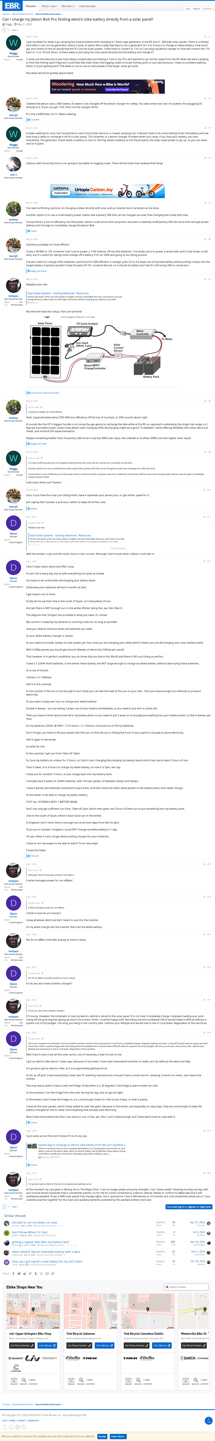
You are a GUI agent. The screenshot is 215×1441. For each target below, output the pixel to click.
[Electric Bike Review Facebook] (11, 1427)
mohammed (17, 1255)
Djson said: (33, 870)
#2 (210, 98)
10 (67, 1245)
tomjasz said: (34, 522)
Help (4, 1420)
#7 (210, 279)
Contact (21, 1420)
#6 (210, 239)
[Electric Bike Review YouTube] (4, 1427)
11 (71, 1245)
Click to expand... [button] (119, 548)
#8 (210, 401)
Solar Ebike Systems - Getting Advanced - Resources (58, 293)
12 (75, 1245)
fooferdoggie (17, 1245)
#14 (209, 897)
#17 (209, 1000)
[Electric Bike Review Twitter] (23, 1427)
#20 (209, 1173)
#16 (209, 967)
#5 (210, 202)
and (38, 271)
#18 (209, 1032)
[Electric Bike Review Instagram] (17, 1427)
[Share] (205, 36)
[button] (36, 6)
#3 (210, 128)
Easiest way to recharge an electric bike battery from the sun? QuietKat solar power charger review (97, 1145)
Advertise (33, 1420)
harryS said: (33, 407)
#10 (209, 490)
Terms (12, 1420)
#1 (210, 36)
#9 (210, 452)
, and (44, 393)
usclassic (16, 1225)
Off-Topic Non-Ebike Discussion (50, 1245)
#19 (209, 1130)
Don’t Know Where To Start (30, 1232)
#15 (209, 934)
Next (14, 30)
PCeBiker (201, 1235)
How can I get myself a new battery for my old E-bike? (47, 1261)
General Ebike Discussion (44, 1225)
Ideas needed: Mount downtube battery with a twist (46, 1252)
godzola (15, 1235)
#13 (209, 864)
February (201, 1264)
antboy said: (34, 458)
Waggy (8, 24)
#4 (210, 158)
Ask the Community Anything (49, 1255)
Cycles (15, 1264)
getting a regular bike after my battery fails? (40, 1242)
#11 (209, 516)
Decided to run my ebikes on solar (34, 1222)
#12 (209, 561)
